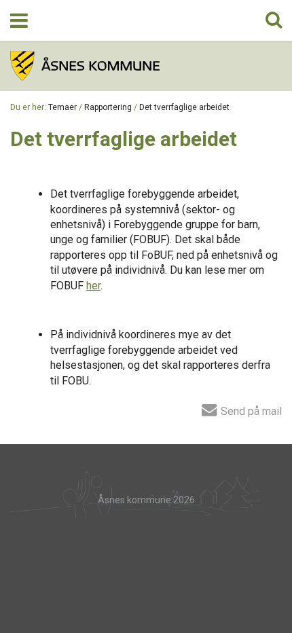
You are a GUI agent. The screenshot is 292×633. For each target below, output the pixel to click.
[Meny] (19, 20)
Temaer (62, 107)
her (93, 285)
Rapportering (108, 107)
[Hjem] (146, 66)
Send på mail (250, 411)
